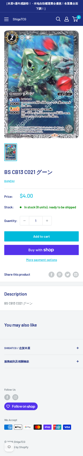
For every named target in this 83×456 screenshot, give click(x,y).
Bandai (9, 181)
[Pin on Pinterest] (60, 274)
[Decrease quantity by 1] (24, 220)
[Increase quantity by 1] (47, 220)
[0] (75, 19)
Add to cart (41, 236)
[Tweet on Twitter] (68, 274)
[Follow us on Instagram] (15, 397)
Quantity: (10, 221)
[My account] (66, 19)
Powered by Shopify (16, 447)
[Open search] (58, 19)
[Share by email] (76, 274)
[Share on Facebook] (51, 274)
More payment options (41, 260)
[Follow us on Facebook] (7, 397)
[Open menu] (6, 19)
